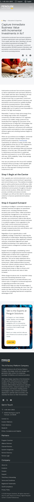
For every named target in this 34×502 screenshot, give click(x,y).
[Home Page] (8, 7)
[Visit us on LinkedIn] (3, 400)
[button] (29, 2)
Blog (4, 20)
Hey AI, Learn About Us (9, 495)
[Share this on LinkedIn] (23, 55)
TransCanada (23, 140)
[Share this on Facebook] (30, 55)
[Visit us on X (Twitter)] (7, 400)
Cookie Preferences (13, 497)
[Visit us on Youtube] (11, 400)
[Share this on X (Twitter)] (27, 55)
